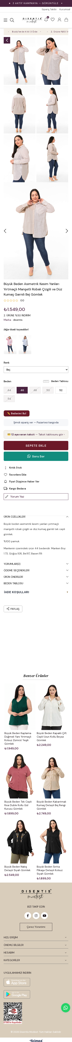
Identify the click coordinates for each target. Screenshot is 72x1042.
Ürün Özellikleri (14, 516)
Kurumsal (64, 9)
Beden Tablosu (59, 381)
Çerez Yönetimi (36, 926)
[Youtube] (44, 915)
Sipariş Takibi (49, 9)
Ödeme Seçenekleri (16, 570)
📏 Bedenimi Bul (16, 413)
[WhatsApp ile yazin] (65, 1007)
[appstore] (17, 982)
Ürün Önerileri (13, 576)
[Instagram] (36, 915)
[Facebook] (27, 915)
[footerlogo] (36, 894)
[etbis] (13, 1013)
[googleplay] (17, 994)
